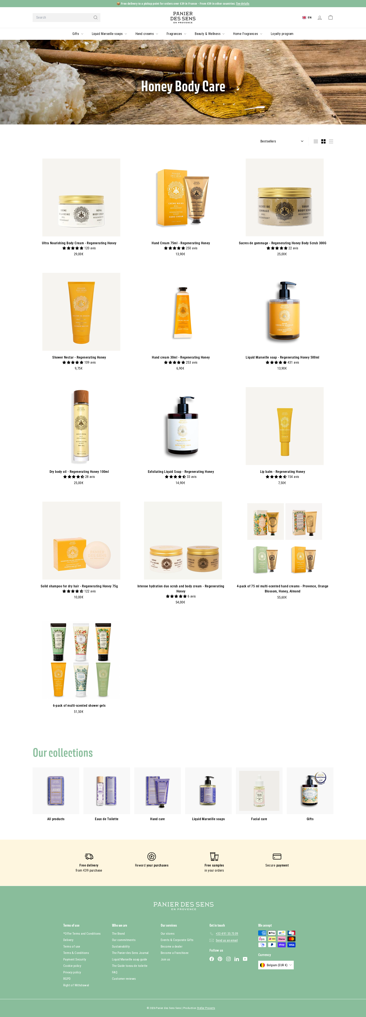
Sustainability (121, 946)
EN (310, 17)
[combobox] (66, 17)
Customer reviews (124, 979)
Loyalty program (282, 34)
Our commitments (124, 940)
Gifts (76, 34)
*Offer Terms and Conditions (82, 934)
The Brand (118, 934)
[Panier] (330, 17)
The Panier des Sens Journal (130, 953)
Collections (187, 73)
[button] (73, 248)
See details (242, 3)
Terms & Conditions (76, 953)
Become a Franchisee (175, 953)
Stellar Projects (206, 1008)
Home (172, 73)
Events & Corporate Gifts (177, 940)
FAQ (114, 972)
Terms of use (71, 946)
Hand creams (145, 34)
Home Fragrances (246, 34)
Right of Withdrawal (76, 985)
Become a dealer (171, 946)
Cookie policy (72, 966)
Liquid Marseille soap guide (129, 959)
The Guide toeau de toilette (130, 966)
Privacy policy (72, 972)
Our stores (168, 934)
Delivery (68, 940)
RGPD (67, 979)
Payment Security (74, 959)
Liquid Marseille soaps (108, 34)
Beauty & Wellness (208, 34)
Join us (165, 959)
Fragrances (174, 34)
